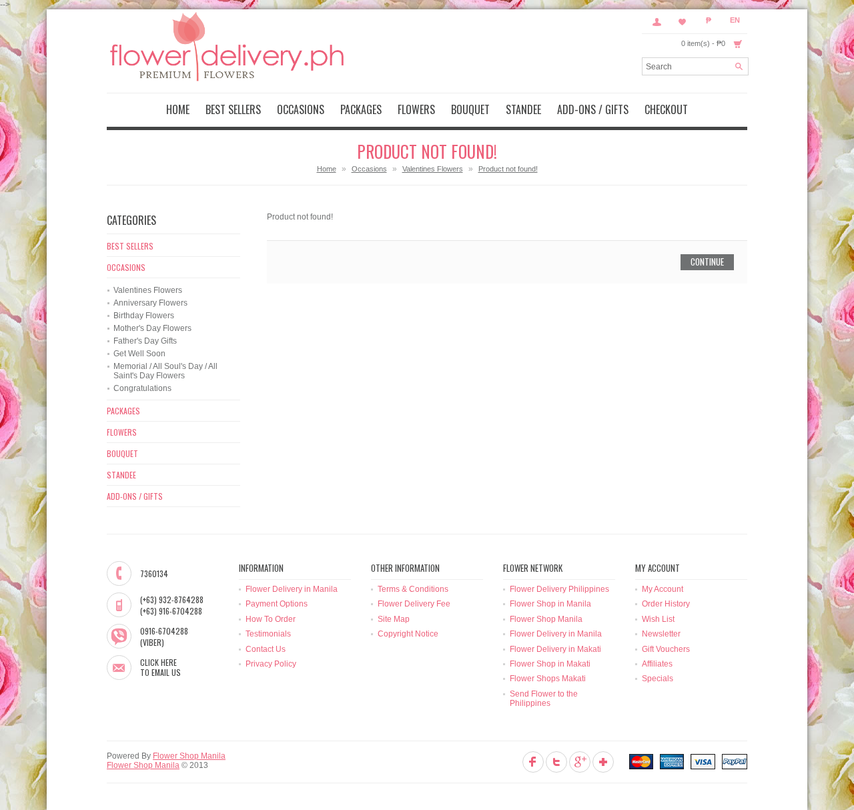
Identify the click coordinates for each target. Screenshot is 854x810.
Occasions (300, 109)
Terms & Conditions (413, 589)
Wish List (658, 619)
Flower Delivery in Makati (555, 649)
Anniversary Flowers (150, 303)
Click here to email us (160, 667)
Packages (361, 109)
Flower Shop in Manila (550, 604)
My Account (656, 21)
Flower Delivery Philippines (559, 589)
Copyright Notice (408, 634)
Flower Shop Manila (546, 619)
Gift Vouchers (666, 649)
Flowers (416, 109)
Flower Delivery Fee (414, 604)
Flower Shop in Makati (550, 664)
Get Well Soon (139, 353)
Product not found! (508, 169)
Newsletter (661, 634)
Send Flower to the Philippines (544, 698)
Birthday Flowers (143, 315)
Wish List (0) (682, 21)
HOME (177, 109)
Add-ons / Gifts (592, 109)
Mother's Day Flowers (152, 328)
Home (326, 169)
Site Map (394, 619)
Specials (657, 678)
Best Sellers (233, 109)
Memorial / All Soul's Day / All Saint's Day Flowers (165, 371)
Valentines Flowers (432, 169)
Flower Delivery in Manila (292, 589)
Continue (707, 261)
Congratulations (142, 388)
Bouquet (470, 109)
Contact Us (266, 649)
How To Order (271, 619)
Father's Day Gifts (145, 341)
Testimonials (268, 634)
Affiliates (657, 664)
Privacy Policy (271, 664)
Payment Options (277, 604)
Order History (666, 604)
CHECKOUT (666, 109)
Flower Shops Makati (548, 678)
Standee (523, 109)
